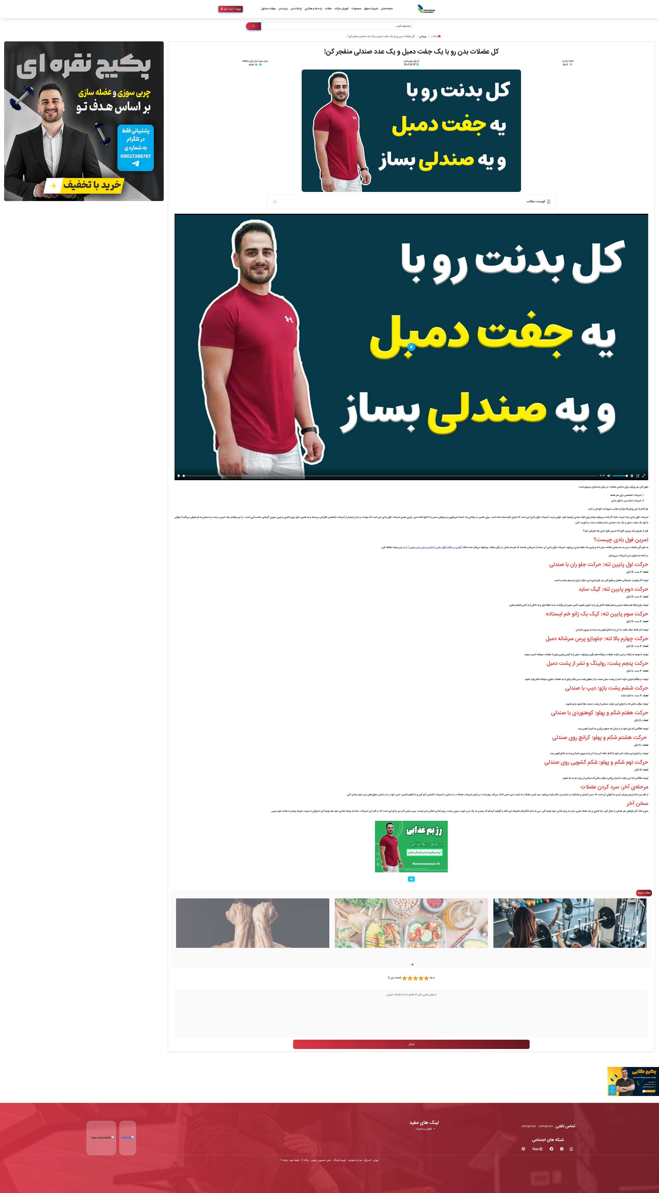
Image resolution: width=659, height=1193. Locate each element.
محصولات (356, 9)
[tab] (412, 964)
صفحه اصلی (387, 9)
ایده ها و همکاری (313, 9)
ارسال (411, 1044)
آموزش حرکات (341, 9)
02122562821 (545, 1126)
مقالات (328, 9)
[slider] (390, 475)
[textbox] (411, 1013)
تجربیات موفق (371, 9)
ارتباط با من (296, 9)
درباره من (283, 9)
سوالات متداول (268, 9)
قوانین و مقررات (424, 1129)
